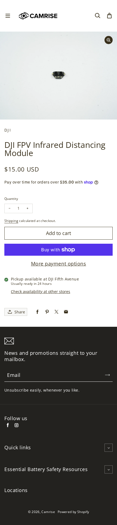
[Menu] (7, 16)
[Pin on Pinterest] (47, 312)
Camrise (48, 511)
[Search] (97, 16)
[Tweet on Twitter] (56, 312)
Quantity (11, 198)
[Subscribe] (107, 375)
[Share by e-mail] (66, 312)
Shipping (11, 220)
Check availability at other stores (40, 291)
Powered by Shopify (73, 511)
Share (19, 312)
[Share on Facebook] (37, 312)
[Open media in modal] (108, 40)
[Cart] (109, 16)
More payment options (58, 264)
